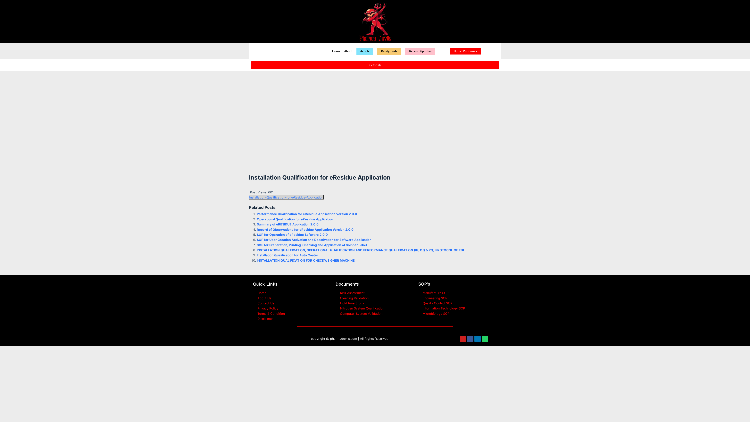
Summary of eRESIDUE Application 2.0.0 (288, 224)
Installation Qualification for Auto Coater (287, 255)
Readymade (389, 51)
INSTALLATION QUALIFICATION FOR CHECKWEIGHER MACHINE (306, 260)
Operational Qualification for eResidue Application (295, 219)
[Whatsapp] (485, 339)
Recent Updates (420, 51)
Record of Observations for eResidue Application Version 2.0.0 (305, 230)
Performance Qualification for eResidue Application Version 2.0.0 (307, 214)
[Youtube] (463, 339)
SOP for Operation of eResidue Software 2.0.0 (292, 235)
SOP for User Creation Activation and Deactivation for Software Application (314, 240)
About (348, 51)
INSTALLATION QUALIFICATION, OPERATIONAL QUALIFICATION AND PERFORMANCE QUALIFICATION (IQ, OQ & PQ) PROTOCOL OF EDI (360, 250)
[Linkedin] (477, 339)
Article (364, 51)
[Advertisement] (375, 132)
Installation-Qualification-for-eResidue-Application (286, 197)
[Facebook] (470, 339)
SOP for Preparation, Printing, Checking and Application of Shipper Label (312, 245)
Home (336, 51)
